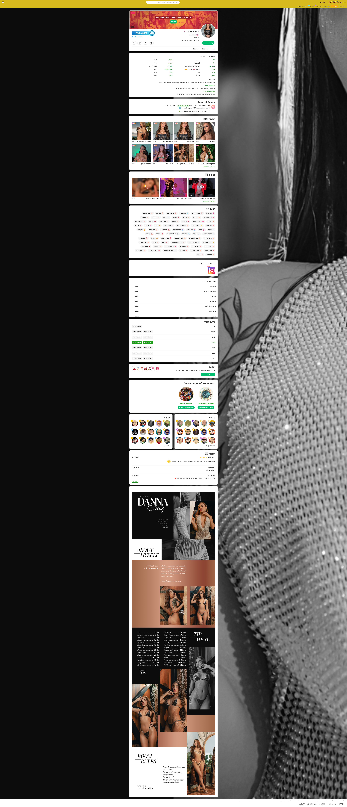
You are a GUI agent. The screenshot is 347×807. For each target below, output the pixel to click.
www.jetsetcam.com (326, 800)
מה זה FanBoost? (137, 37)
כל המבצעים (319, 6)
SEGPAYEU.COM (308, 800)
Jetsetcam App (302, 6)
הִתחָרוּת (312, 6)
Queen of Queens (183, 105)
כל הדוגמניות (342, 6)
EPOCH (314, 800)
